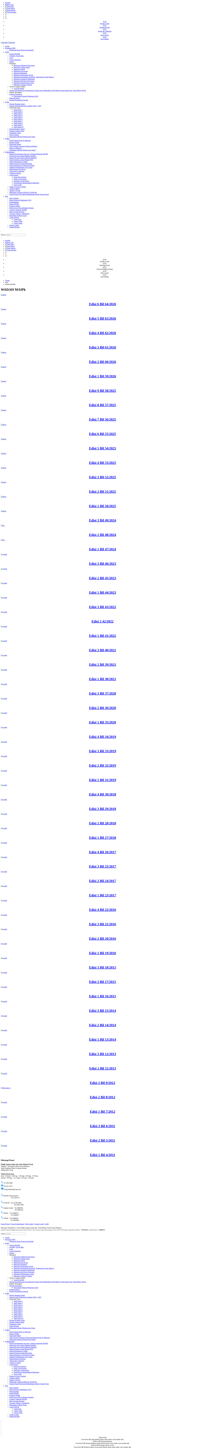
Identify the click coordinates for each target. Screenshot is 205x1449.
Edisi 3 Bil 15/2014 (102, 1010)
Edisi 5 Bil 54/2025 (102, 448)
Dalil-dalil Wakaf (15, 144)
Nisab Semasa (14, 135)
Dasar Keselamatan (17, 1224)
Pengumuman (14, 202)
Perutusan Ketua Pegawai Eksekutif (21, 50)
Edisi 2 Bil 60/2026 (102, 362)
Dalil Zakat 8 (18, 123)
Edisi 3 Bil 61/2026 (102, 347)
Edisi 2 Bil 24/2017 (102, 881)
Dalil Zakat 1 (18, 110)
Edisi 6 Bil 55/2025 (102, 434)
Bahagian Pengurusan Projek (23, 75)
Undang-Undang (15, 173)
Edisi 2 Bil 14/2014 (102, 1025)
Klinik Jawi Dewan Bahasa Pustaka (21, 208)
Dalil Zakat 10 (18, 127)
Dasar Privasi (5, 1224)
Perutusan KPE (10, 48)
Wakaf (7, 139)
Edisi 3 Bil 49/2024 (102, 520)
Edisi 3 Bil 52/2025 (102, 477)
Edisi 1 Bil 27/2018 (102, 837)
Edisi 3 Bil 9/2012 (102, 1083)
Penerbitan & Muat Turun (18, 216)
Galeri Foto (17, 219)
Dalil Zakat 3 (18, 114)
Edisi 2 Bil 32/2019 (102, 765)
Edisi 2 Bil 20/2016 (102, 938)
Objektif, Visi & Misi (16, 56)
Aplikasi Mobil (14, 189)
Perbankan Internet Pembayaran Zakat (22, 137)
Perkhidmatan (9, 152)
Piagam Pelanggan (15, 94)
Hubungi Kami (14, 98)
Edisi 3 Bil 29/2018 (102, 809)
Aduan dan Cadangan (16, 171)
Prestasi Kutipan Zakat (17, 129)
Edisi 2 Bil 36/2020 (102, 708)
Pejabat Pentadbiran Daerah (18, 100)
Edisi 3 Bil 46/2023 (102, 563)
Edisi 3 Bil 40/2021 (102, 650)
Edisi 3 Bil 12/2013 (102, 1054)
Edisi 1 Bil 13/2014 (102, 1039)
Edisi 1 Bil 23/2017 (102, 895)
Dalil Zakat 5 (18, 117)
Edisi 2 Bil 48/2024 (102, 535)
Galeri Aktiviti (14, 217)
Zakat (7, 102)
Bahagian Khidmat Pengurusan (24, 65)
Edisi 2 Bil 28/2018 (102, 823)
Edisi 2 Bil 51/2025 (102, 491)
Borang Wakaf (14, 142)
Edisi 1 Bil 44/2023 (102, 592)
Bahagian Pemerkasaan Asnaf (24, 83)
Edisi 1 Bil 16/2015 (102, 996)
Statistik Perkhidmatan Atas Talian (20, 167)
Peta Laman (29, 1224)
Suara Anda (18, 185)
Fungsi (11, 62)
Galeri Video (18, 221)
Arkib (47, 1224)
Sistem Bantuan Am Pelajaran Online (21, 165)
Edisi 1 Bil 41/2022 (102, 636)
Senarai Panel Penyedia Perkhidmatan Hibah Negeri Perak (29, 194)
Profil (7, 52)
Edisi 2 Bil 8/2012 (102, 1097)
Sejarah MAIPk (14, 54)
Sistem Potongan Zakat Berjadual (20, 164)
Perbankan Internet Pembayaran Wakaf (22, 150)
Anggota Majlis (19, 88)
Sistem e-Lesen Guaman (17, 187)
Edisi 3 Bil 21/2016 (102, 924)
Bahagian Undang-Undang (23, 85)
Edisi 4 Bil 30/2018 (102, 794)
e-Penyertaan (13, 175)
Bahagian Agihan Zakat (22, 67)
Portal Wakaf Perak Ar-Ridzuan (20, 140)
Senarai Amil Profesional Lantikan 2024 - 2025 (25, 106)
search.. (3, 235)
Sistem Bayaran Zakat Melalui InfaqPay (22, 156)
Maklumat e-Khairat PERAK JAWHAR (23, 192)
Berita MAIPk (14, 204)
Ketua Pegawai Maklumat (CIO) (20, 200)
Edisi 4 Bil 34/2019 (102, 737)
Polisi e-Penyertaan (20, 179)
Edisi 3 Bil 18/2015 (102, 967)
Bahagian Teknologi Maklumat (24, 79)
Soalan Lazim (14, 225)
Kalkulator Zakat (15, 133)
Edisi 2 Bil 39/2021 (102, 664)
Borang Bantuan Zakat (17, 104)
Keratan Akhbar (14, 206)
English (7, 3)
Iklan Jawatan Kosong (16, 212)
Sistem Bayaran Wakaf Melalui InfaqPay (23, 158)
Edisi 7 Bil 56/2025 (102, 419)
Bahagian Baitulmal (20, 73)
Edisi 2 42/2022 (102, 621)
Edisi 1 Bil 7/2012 (102, 1111)
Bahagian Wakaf (19, 69)
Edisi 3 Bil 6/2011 (102, 1126)
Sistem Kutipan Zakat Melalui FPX (21, 160)
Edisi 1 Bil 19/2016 (102, 953)
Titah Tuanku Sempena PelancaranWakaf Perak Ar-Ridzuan (29, 1338)
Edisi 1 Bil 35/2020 (102, 722)
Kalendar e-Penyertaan (21, 181)
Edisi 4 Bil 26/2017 (102, 852)
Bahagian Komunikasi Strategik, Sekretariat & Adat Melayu (34, 77)
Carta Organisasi (15, 60)
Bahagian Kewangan (21, 71)
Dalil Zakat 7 (18, 121)
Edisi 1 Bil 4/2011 (102, 1155)
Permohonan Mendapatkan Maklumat (26, 183)
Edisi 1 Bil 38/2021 (102, 679)
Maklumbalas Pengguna (17, 169)
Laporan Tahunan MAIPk (18, 210)
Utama (7, 46)
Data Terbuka (14, 198)
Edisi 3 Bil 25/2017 (102, 866)
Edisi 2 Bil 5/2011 (102, 1140)
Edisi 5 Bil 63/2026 (102, 318)
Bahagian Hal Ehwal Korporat (24, 81)
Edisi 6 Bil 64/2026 (102, 304)
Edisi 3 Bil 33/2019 (102, 751)
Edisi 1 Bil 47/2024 (102, 549)
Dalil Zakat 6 (18, 119)
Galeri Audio (18, 223)
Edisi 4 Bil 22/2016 (102, 910)
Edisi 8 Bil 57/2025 (102, 405)
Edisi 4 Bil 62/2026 (102, 333)
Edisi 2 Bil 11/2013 (102, 1068)
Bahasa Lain (9, 4)
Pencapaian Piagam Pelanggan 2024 (26, 96)
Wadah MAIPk (14, 227)
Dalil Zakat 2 (18, 112)
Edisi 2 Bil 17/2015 (102, 982)
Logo (11, 58)
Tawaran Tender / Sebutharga (19, 214)
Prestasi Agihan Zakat (16, 131)
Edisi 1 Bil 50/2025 (102, 506)
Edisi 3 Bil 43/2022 (102, 607)
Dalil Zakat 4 (18, 115)
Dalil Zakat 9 (18, 125)
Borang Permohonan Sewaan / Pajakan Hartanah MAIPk (28, 154)
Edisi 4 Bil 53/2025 (102, 463)
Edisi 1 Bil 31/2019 (102, 780)
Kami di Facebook (20, 177)
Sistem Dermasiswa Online (18, 162)
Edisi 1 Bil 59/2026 (102, 376)
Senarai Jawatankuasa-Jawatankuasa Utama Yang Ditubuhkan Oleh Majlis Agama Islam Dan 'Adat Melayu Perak (47, 90)
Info (6, 196)
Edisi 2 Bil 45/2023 (102, 578)
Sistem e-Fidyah (14, 190)
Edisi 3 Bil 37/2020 (102, 693)
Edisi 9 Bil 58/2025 (102, 390)
